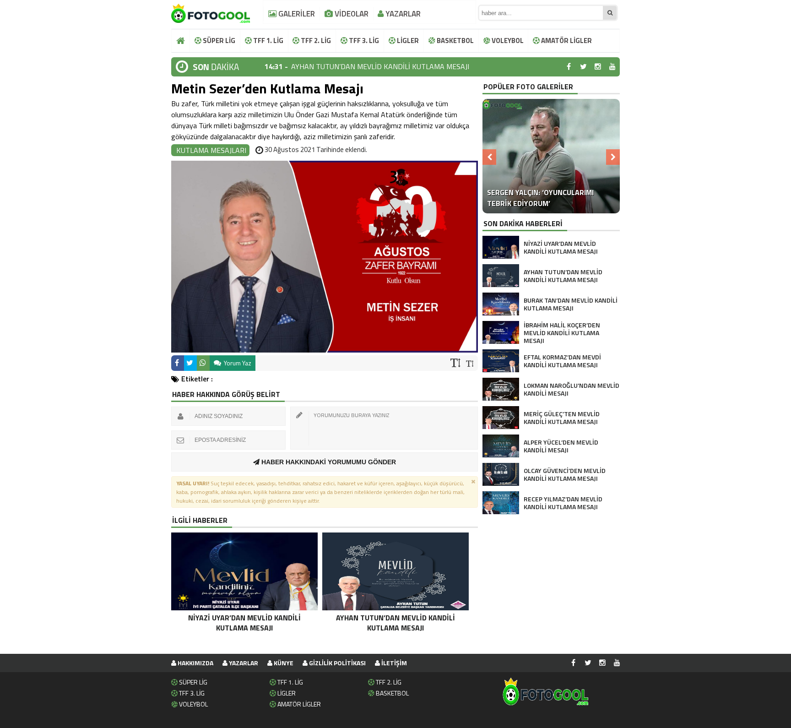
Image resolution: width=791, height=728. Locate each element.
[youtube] (612, 66)
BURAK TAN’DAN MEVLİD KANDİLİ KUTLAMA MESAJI (375, 66)
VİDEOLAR (350, 14)
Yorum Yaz (236, 363)
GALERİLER (295, 14)
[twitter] (583, 66)
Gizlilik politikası (337, 663)
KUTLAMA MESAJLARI (211, 150)
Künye (282, 663)
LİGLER (407, 40)
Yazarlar (243, 663)
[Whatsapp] (203, 363)
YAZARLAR (402, 14)
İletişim (393, 663)
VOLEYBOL (507, 40)
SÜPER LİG (218, 40)
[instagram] (598, 66)
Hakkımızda (194, 663)
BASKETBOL (454, 40)
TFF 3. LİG (363, 40)
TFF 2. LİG (315, 40)
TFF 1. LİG (267, 40)
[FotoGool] (210, 11)
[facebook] (568, 66)
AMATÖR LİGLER (566, 40)
